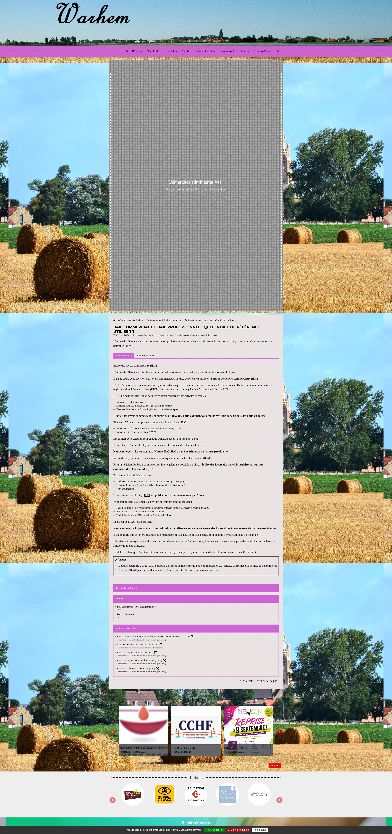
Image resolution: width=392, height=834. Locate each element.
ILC (254, 378)
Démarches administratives (210, 189)
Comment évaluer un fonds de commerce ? (140, 644)
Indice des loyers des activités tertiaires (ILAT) (141, 660)
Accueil (170, 189)
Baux (141, 320)
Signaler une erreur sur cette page (259, 680)
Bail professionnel (126, 614)
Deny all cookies (239, 829)
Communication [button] (229, 51)
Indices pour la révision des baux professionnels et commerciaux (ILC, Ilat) (155, 636)
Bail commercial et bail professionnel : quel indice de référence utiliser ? (201, 320)
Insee (195, 438)
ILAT (152, 469)
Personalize (259, 829)
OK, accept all (215, 829)
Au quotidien (185, 189)
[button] (126, 51)
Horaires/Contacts (196, 823)
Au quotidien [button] (170, 51)
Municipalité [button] (153, 51)
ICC (151, 565)
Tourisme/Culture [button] (263, 51)
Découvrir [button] (137, 51)
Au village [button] (187, 51)
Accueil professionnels (124, 320)
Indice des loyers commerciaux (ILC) (137, 652)
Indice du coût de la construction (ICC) (138, 668)
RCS (225, 389)
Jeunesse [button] (245, 51)
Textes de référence (126, 588)
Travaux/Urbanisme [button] (206, 51)
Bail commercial (155, 320)
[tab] (123, 356)
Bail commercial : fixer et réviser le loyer (136, 606)
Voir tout (275, 765)
